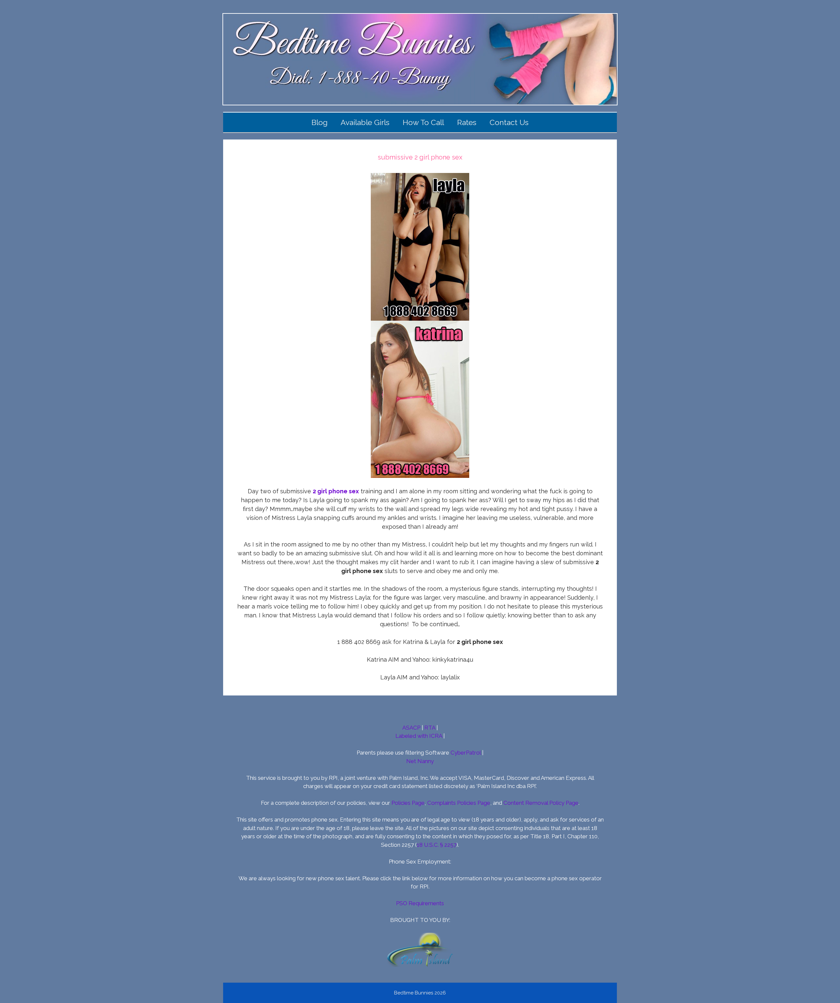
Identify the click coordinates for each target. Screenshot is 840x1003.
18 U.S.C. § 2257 (436, 845)
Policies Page (408, 803)
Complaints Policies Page (458, 803)
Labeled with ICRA (418, 736)
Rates (466, 122)
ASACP (411, 727)
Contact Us (509, 122)
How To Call (423, 122)
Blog (319, 122)
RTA (429, 727)
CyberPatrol (466, 752)
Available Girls (365, 122)
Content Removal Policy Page (540, 803)
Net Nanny (420, 761)
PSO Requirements (420, 903)
